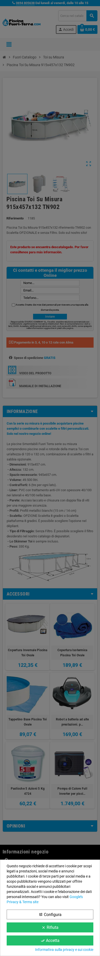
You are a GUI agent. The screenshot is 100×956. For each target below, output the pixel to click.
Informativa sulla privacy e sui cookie (64, 950)
